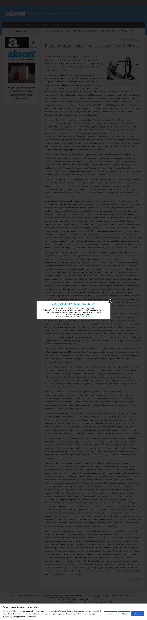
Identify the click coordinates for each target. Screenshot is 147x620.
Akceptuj (137, 614)
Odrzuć (124, 614)
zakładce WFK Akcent (82, 316)
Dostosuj (110, 614)
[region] (73, 612)
